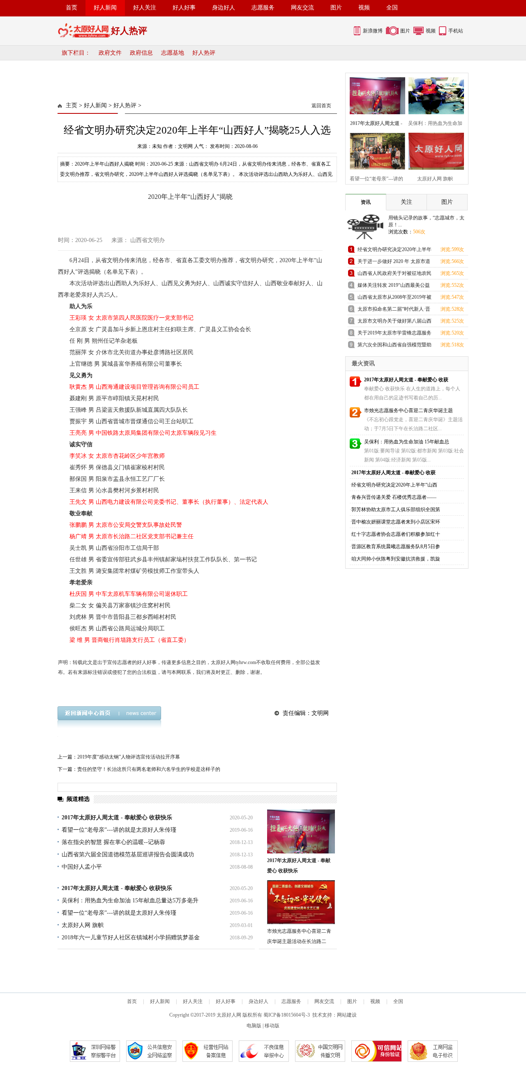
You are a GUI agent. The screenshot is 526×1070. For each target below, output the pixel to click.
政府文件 (110, 53)
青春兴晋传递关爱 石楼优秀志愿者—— (393, 497)
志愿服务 (263, 8)
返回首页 (321, 105)
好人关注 (144, 8)
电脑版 (254, 1025)
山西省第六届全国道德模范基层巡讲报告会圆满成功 (128, 854)
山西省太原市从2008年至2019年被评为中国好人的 (394, 298)
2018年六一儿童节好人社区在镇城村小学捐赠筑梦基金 (131, 937)
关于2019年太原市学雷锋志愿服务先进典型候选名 (394, 334)
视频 (364, 8)
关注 (406, 202)
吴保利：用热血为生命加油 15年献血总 (406, 442)
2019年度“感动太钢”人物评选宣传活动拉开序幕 (128, 757)
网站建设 (347, 1015)
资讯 (366, 202)
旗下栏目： (76, 53)
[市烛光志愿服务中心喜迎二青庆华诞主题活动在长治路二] (301, 902)
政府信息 (141, 53)
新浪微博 (373, 31)
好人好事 (184, 8)
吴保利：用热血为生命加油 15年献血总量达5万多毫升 (130, 900)
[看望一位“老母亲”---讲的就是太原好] (375, 150)
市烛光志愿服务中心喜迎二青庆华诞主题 (408, 410)
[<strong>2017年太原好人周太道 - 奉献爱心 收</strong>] (375, 94)
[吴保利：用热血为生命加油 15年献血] (433, 94)
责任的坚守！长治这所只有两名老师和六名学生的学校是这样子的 (148, 769)
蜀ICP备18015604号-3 (286, 1015)
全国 (392, 8)
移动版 (272, 1025)
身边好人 (223, 8)
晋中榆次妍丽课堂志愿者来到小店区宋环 (395, 522)
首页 (71, 8)
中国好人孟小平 (82, 867)
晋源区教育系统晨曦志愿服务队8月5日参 (395, 546)
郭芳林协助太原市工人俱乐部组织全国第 (395, 509)
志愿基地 (172, 53)
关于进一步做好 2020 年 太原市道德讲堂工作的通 (394, 262)
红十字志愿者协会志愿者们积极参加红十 (395, 534)
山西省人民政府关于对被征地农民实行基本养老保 (394, 274)
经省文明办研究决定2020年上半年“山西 (394, 485)
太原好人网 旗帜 (83, 925)
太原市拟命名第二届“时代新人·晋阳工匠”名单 (394, 310)
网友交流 (302, 8)
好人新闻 (105, 8)
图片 (336, 8)
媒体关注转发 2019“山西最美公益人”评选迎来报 (394, 286)
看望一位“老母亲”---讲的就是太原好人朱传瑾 (119, 830)
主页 (71, 105)
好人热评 (203, 53)
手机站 (455, 31)
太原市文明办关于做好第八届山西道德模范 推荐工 (394, 322)
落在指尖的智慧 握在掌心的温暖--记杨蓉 (113, 842)
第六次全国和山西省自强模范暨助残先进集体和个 (394, 346)
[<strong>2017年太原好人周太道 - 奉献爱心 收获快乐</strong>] (301, 831)
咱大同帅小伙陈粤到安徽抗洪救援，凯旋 (395, 559)
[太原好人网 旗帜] (433, 150)
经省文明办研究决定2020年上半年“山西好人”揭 (394, 251)
